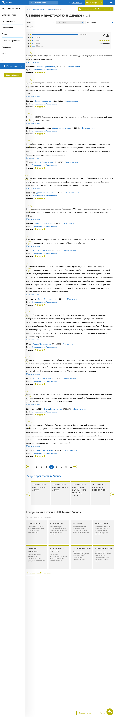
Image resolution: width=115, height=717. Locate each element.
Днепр (40, 66)
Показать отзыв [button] (33, 62)
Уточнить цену (105, 713)
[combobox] (99, 22)
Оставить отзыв (85, 713)
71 (66, 467)
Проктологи (50, 9)
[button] (43, 3)
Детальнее (101, 9)
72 (71, 467)
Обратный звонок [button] (12, 75)
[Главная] (7, 3)
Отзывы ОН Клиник (39, 9)
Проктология (49, 66)
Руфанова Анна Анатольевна (44, 69)
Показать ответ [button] (73, 66)
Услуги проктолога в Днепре (44, 476)
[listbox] (40, 22)
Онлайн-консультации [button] (94, 2)
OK (109, 9)
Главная (28, 9)
